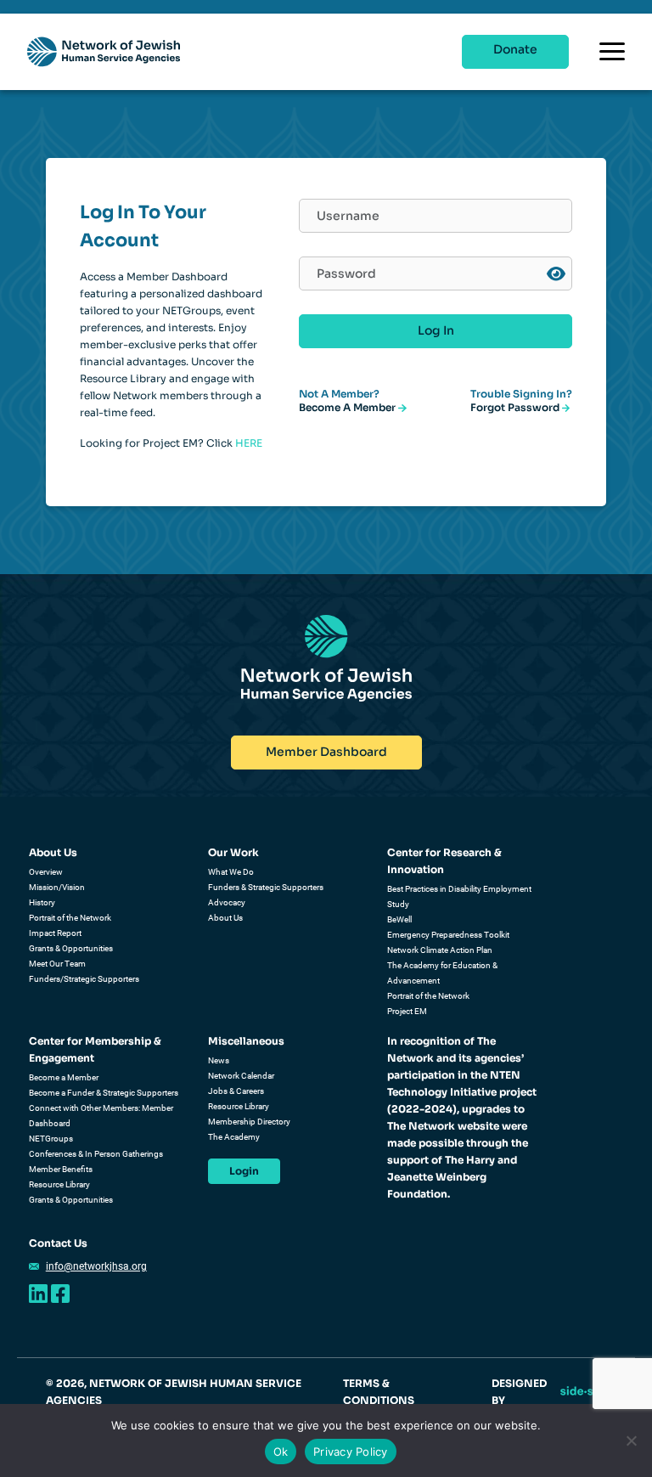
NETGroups (51, 1138)
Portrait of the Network (70, 917)
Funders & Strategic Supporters (265, 887)
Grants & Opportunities (71, 948)
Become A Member (348, 407)
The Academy (234, 1137)
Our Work (233, 852)
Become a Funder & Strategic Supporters (103, 1092)
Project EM (407, 1011)
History (42, 902)
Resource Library (59, 1184)
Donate (515, 49)
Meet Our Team (57, 963)
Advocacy (226, 902)
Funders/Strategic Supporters (84, 979)
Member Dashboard (326, 751)
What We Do (231, 872)
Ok (281, 1451)
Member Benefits (61, 1169)
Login (244, 1170)
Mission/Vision (57, 887)
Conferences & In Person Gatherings (96, 1153)
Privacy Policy (350, 1451)
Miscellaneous (246, 1040)
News (218, 1060)
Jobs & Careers (236, 1091)
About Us (53, 852)
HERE (248, 443)
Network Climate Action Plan (439, 950)
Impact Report (55, 933)
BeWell (399, 919)
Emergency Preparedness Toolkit (448, 934)
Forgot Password (516, 407)
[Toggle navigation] (612, 51)
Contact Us (58, 1243)
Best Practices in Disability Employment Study (459, 896)
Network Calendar (241, 1075)
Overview (46, 872)
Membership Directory (249, 1121)
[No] (630, 1440)
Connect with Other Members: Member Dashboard (101, 1115)
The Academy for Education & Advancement (442, 973)
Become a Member (63, 1077)
